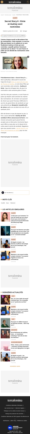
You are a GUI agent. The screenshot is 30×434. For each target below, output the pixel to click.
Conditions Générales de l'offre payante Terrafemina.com (15, 416)
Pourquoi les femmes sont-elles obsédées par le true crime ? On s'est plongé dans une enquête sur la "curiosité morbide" (20, 232)
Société (13, 14)
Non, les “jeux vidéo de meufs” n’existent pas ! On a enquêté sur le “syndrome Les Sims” (19, 300)
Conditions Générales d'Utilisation (14, 405)
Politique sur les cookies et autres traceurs (14, 411)
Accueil (2, 14)
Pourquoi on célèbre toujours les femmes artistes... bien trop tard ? (20, 323)
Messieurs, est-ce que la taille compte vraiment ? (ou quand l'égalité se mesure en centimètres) (19, 257)
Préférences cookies (22, 420)
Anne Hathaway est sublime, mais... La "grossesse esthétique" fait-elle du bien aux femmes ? (19, 335)
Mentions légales (20, 408)
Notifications (6, 420)
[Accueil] (15, 2)
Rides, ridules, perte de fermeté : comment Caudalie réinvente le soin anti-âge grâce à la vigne (20, 346)
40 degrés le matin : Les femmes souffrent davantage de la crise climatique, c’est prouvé (19, 244)
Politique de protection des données (14, 413)
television (12, 203)
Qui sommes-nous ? (9, 408)
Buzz (7, 203)
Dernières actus (8, 14)
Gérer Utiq (13, 420)
